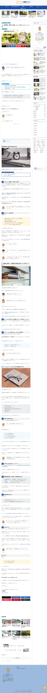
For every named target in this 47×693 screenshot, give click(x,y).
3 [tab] (22, 19)
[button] (28, 46)
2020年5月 (35, 132)
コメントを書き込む (16, 657)
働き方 (40, 111)
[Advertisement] (16, 55)
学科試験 (40, 107)
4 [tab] (24, 19)
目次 (7, 141)
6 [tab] (26, 19)
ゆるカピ (39, 32)
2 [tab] (21, 19)
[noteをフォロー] (39, 42)
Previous (0, 14)
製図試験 (40, 109)
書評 (40, 113)
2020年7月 (35, 128)
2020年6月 (35, 130)
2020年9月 (35, 123)
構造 (40, 115)
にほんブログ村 (4, 592)
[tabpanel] (6, 14)
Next (46, 14)
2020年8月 (35, 125)
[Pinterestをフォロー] (41, 42)
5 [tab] (25, 19)
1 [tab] (20, 19)
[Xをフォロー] (38, 42)
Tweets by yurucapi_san (20, 668)
